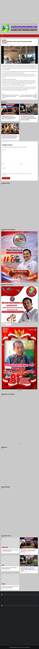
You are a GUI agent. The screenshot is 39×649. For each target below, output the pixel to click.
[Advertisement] (19, 4)
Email (21, 163)
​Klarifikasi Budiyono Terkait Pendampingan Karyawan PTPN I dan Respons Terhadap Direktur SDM (9, 117)
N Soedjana (4, 139)
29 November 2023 (11, 44)
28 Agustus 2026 (26, 553)
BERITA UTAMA (4, 113)
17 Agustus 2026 (8, 139)
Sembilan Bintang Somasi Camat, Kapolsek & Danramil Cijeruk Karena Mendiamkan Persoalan (10, 95)
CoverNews (23, 647)
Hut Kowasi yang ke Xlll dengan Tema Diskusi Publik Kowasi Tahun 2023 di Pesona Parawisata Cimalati (28, 95)
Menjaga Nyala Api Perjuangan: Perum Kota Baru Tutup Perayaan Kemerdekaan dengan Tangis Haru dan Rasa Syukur (10, 136)
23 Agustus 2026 (8, 588)
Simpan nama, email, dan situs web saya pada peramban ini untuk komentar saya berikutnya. (17, 174)
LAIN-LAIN (3, 547)
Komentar (4, 149)
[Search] (36, 36)
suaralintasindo (5, 44)
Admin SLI (22, 553)
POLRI (6, 547)
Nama (3, 163)
